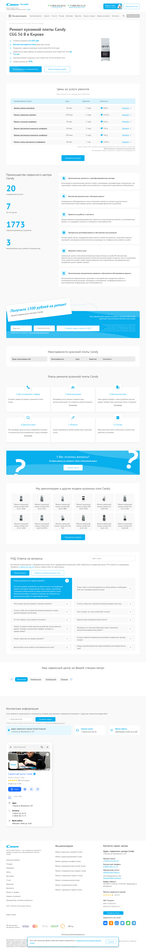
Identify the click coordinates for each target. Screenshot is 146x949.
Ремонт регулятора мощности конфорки (30, 128)
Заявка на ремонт (103, 16)
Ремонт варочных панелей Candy (68, 852)
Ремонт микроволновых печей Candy (70, 866)
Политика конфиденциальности (73, 934)
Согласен (111, 942)
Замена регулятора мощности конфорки (30, 135)
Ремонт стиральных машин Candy (68, 875)
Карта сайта (11, 914)
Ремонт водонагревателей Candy (68, 856)
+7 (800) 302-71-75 (78, 5)
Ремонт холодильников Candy (67, 880)
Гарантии (78, 16)
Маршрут (16, 789)
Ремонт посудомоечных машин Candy (70, 871)
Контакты (115, 16)
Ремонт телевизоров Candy (66, 885)
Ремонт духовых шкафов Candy (68, 861)
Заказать (125, 108)
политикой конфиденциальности (39, 333)
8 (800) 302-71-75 (110, 866)
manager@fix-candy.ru (112, 878)
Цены (46, 16)
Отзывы (61, 16)
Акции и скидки (89, 16)
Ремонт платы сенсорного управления (29, 142)
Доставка (69, 16)
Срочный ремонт (36, 16)
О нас (53, 16)
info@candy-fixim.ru (111, 872)
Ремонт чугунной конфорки (25, 121)
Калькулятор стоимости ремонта (19, 900)
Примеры (10, 868)
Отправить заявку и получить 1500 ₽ (78, 328)
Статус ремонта (133, 16)
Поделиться (105, 923)
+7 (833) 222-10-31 (58, 5)
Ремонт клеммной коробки (25, 115)
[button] (12, 679)
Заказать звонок (73, 468)
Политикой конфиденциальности (55, 723)
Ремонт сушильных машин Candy (68, 890)
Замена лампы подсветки (24, 108)
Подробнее (73, 405)
